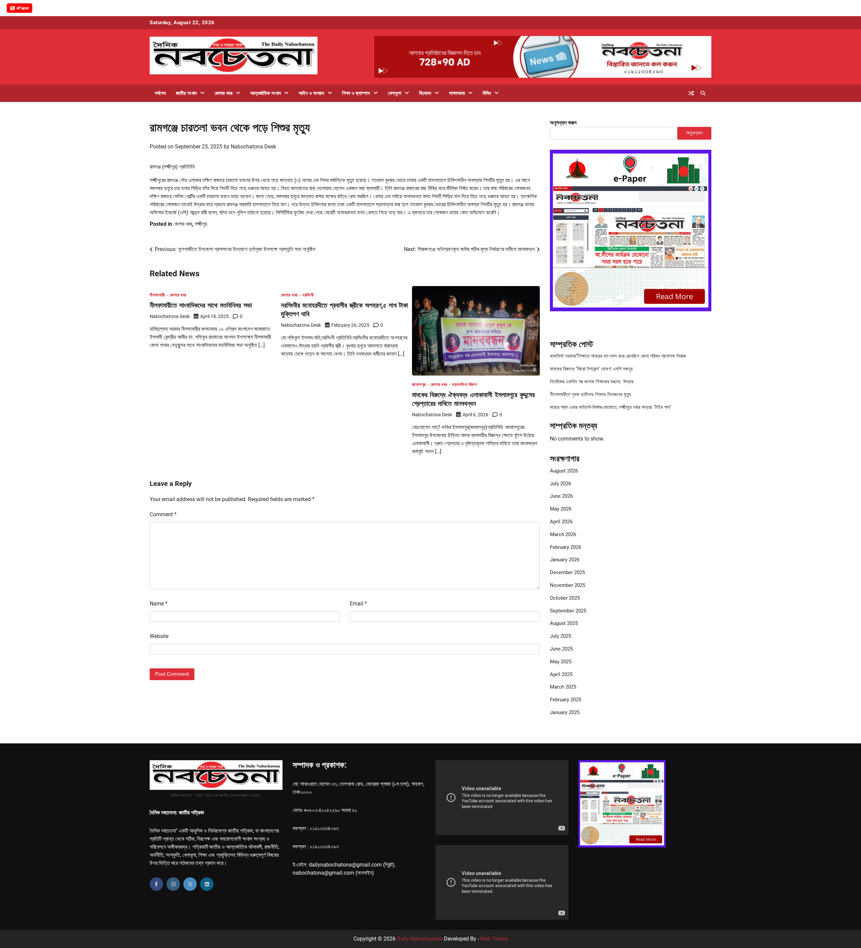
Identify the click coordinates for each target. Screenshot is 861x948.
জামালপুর (419, 384)
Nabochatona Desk (253, 146)
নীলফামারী (157, 295)
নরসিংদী (307, 295)
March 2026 (563, 534)
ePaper (22, 8)
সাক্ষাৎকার (457, 93)
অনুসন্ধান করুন (563, 122)
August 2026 (564, 471)
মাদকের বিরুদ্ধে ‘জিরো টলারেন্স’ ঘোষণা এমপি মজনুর (591, 369)
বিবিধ (487, 93)
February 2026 (565, 547)
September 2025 (568, 611)
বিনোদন (425, 93)
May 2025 (560, 662)
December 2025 (567, 572)
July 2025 (560, 636)
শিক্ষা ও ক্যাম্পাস (356, 93)
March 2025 (563, 687)
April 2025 (561, 674)
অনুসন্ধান (694, 133)
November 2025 (567, 585)
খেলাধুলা (394, 93)
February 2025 (565, 700)
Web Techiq (494, 939)
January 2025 (564, 712)
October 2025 (565, 598)
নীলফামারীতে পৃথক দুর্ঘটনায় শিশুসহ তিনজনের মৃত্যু (590, 394)
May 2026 (560, 509)
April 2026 (561, 522)
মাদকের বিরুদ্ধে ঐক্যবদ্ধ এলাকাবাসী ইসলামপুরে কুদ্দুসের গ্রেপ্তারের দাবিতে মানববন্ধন (473, 399)
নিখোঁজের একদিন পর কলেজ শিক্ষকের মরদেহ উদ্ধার (591, 382)
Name (158, 603)
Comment (163, 514)
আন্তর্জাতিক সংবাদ (265, 93)
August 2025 (564, 623)
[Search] (703, 93)
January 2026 (564, 560)
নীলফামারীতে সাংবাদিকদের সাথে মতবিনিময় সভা (201, 305)
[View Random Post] (691, 93)
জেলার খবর (223, 93)
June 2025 (561, 649)
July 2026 (560, 484)
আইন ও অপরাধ (311, 93)
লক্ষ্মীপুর (201, 224)
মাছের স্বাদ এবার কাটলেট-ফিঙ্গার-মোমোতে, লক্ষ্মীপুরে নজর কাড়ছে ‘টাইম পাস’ (610, 407)
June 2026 (561, 496)
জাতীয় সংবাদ (186, 93)
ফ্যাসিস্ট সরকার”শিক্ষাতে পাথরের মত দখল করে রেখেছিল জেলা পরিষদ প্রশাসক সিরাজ (618, 356)
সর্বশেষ (160, 93)
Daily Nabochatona (420, 939)
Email (358, 603)
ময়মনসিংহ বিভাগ (464, 384)
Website (159, 636)
